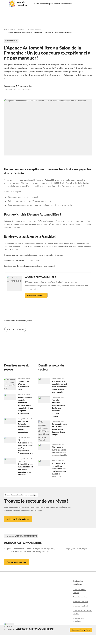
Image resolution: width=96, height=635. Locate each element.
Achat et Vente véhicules (15, 329)
